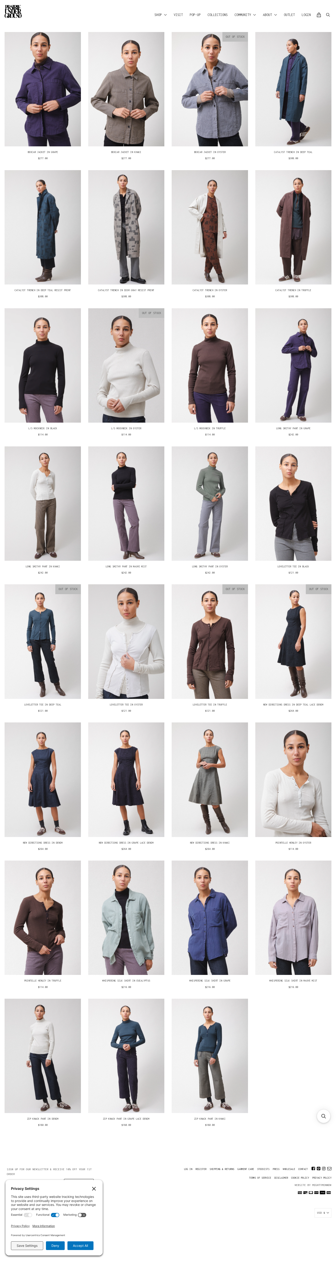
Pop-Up (195, 15)
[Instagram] (323, 1169)
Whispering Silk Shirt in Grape (209, 980)
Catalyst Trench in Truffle (293, 290)
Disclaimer (281, 1177)
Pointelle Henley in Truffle (42, 980)
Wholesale (289, 1169)
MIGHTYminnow (321, 1184)
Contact (303, 1169)
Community (243, 15)
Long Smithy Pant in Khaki (43, 566)
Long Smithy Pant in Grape (293, 428)
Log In (188, 1169)
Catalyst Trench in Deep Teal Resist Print (43, 290)
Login (306, 15)
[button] (323, 1116)
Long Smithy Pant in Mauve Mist (126, 566)
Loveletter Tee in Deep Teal (42, 704)
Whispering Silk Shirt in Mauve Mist (293, 980)
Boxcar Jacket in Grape (43, 152)
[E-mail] (329, 1169)
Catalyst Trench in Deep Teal (293, 152)
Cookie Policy (300, 1177)
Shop (158, 15)
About (267, 15)
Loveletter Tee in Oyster (126, 704)
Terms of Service (260, 1177)
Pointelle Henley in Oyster (293, 842)
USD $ (321, 1212)
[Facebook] (313, 1169)
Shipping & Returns (222, 1169)
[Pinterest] (318, 1169)
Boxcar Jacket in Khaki (126, 152)
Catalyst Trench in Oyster (210, 290)
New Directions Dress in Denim (43, 842)
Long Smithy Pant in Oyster (210, 566)
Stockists (263, 1169)
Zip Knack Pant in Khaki (210, 1118)
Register (200, 1169)
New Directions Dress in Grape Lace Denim (126, 842)
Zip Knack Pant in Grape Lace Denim (126, 1118)
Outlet (289, 15)
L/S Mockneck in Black (42, 428)
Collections (218, 15)
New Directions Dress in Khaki (210, 842)
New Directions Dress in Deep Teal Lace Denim (293, 704)
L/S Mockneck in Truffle (210, 428)
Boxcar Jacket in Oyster (210, 152)
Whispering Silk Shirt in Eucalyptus (126, 980)
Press (276, 1169)
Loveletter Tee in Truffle (210, 704)
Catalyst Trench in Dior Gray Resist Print (126, 290)
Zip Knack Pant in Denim (43, 1118)
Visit (178, 15)
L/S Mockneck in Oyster (126, 428)
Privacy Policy (321, 1177)
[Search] (328, 14)
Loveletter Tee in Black (293, 566)
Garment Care (245, 1169)
